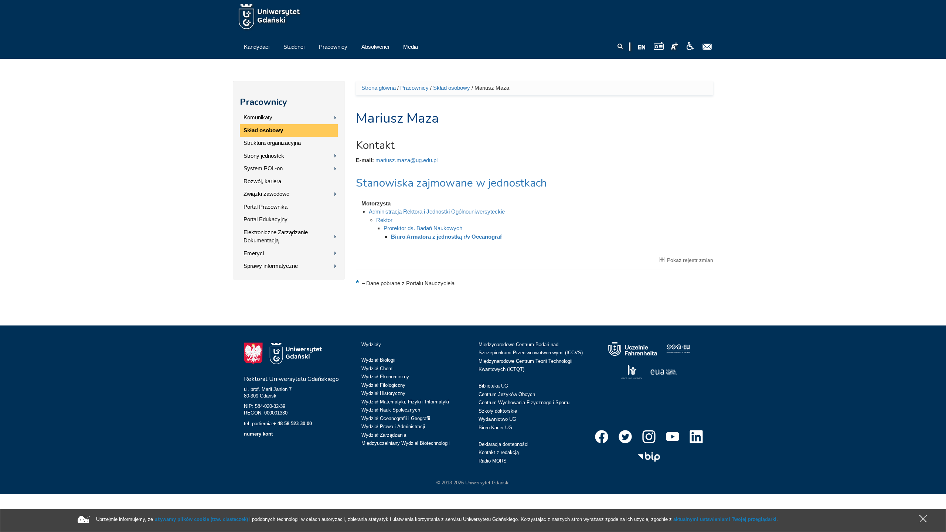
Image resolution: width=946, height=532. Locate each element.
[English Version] (642, 47)
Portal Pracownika (265, 207)
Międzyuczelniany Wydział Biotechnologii (405, 443)
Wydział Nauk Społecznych (390, 410)
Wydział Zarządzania (383, 435)
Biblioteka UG (493, 386)
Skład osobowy (263, 130)
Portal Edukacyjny (265, 219)
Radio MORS (493, 461)
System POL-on (263, 168)
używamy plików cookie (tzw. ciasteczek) (201, 519)
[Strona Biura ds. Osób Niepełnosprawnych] (690, 46)
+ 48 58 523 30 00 (292, 423)
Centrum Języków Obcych (507, 394)
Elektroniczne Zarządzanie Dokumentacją (276, 236)
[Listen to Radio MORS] (658, 45)
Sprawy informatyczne (271, 266)
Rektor (384, 220)
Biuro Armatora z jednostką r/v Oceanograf (446, 236)
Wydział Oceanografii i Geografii (395, 418)
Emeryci (254, 253)
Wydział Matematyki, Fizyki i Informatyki (405, 402)
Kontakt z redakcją (499, 452)
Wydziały (371, 344)
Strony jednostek (264, 156)
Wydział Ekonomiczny (385, 376)
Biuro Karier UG (495, 427)
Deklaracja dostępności (503, 444)
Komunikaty (258, 117)
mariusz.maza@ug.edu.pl (406, 160)
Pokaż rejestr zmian (690, 260)
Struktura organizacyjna (272, 143)
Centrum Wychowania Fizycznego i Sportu (524, 402)
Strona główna (378, 88)
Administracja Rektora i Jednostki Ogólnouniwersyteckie (437, 211)
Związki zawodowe (266, 194)
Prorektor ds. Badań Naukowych (423, 228)
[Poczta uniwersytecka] (707, 47)
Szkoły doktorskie (498, 411)
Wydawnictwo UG (497, 419)
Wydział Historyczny (383, 393)
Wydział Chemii (378, 368)
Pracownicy (263, 102)
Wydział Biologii (378, 360)
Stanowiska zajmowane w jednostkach (451, 183)
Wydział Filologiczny (383, 385)
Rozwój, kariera (262, 181)
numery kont (258, 434)
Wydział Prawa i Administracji (393, 426)
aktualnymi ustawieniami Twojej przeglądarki (724, 519)
